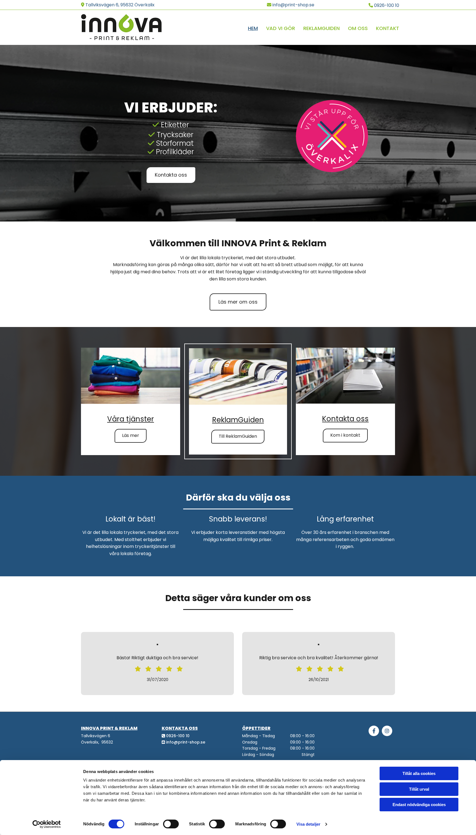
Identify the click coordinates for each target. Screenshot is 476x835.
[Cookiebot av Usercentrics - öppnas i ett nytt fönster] (47, 824)
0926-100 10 (178, 736)
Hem (253, 28)
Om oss (358, 28)
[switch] (171, 824)
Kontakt (387, 28)
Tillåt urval (419, 789)
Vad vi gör (280, 28)
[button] (171, 175)
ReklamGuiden (321, 28)
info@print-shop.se (185, 742)
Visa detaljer (308, 824)
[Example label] (387, 731)
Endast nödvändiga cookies (419, 804)
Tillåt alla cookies (419, 773)
